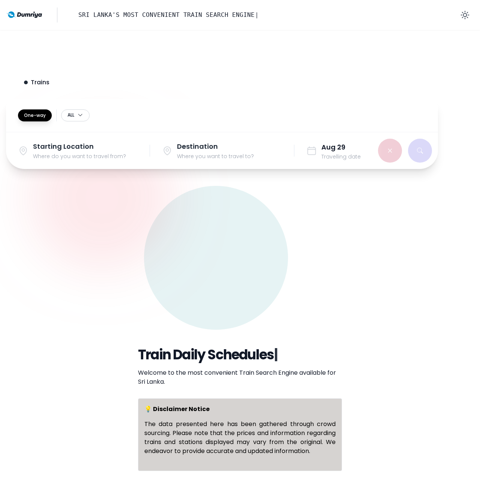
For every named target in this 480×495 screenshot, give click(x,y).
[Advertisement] (240, 267)
